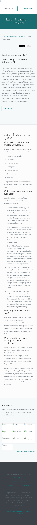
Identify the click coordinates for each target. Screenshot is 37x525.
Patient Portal (28, 9)
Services (22, 36)
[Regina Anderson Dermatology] (1, 3)
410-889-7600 (8, 9)
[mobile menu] (34, 3)
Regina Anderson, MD (9, 36)
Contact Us (11, 485)
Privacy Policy (18, 478)
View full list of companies (26, 452)
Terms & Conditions (19, 481)
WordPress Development (15, 511)
